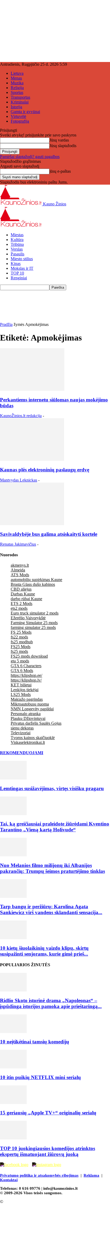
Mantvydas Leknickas (18, 480)
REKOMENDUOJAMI (21, 752)
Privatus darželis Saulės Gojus (36, 723)
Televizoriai (20, 733)
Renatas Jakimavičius (18, 544)
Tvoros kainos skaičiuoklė (33, 737)
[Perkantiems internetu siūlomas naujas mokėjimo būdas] (32, 389)
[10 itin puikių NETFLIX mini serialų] (13, 1067)
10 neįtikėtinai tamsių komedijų (34, 1041)
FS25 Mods (20, 646)
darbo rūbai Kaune (26, 598)
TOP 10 (17, 273)
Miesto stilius (22, 258)
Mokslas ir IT (22, 268)
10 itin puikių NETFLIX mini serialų (40, 1077)
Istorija (16, 107)
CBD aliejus (21, 589)
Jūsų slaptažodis (62, 145)
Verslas (17, 249)
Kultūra (17, 239)
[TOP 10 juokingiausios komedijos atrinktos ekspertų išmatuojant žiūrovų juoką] (13, 1138)
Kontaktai (9, 1180)
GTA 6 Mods (22, 670)
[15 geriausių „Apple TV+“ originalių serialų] (13, 1102)
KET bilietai (21, 685)
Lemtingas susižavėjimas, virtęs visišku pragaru (52, 788)
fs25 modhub (22, 642)
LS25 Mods (21, 694)
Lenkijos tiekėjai (24, 689)
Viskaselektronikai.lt (28, 742)
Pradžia (6, 324)
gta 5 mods (20, 661)
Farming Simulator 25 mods (34, 622)
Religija (17, 87)
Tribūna (17, 244)
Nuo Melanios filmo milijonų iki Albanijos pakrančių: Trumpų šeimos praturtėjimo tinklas (52, 868)
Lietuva (17, 73)
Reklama (91, 1175)
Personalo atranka (26, 713)
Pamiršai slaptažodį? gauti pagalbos (30, 156)
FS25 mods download (29, 656)
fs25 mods (19, 651)
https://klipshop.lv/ (26, 680)
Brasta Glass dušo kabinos (33, 584)
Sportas (17, 92)
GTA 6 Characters (26, 665)
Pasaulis (17, 254)
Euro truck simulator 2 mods (34, 613)
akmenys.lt (20, 565)
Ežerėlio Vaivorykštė (28, 618)
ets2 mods (19, 608)
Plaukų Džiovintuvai (28, 718)
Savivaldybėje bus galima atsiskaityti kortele (48, 534)
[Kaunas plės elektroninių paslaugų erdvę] (32, 459)
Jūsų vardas (59, 140)
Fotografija (20, 121)
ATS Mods (20, 575)
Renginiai (19, 278)
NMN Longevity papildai (32, 709)
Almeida (18, 570)
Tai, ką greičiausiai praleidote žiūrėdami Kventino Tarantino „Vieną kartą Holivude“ (54, 826)
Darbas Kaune (23, 594)
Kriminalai (20, 102)
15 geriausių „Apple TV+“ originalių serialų (48, 1112)
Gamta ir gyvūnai (25, 111)
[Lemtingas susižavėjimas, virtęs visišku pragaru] (13, 778)
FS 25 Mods (21, 632)
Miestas (17, 235)
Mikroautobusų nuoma (30, 704)
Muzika (17, 83)
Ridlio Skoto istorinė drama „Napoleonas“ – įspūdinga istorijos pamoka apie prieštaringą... (51, 1003)
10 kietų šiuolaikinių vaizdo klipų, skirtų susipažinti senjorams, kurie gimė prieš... (44, 951)
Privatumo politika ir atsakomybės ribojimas (39, 1175)
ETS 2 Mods (21, 603)
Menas (16, 78)
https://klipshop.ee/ (26, 675)
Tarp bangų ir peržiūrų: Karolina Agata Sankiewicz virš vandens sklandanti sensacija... (51, 909)
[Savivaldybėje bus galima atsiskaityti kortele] (32, 523)
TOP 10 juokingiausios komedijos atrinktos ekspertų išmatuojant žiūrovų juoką (47, 1151)
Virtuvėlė (18, 116)
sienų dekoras (22, 728)
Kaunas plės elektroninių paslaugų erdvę (44, 469)
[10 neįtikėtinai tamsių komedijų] (13, 1031)
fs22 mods (19, 637)
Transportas (20, 97)
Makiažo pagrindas (27, 699)
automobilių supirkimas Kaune (36, 579)
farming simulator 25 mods (33, 627)
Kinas (16, 263)
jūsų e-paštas (60, 171)
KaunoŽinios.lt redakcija (21, 415)
